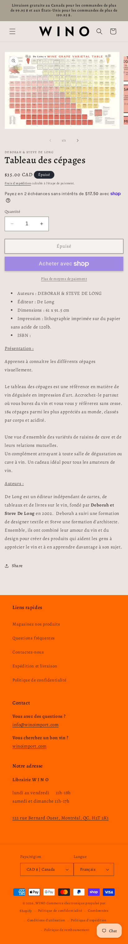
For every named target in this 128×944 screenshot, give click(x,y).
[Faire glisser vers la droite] (78, 140)
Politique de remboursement (66, 930)
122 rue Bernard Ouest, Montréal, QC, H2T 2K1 (60, 818)
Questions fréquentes (33, 638)
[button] (12, 31)
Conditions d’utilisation (46, 920)
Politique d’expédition (88, 920)
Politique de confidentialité (39, 680)
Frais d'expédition (18, 183)
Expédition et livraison (34, 666)
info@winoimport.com (35, 725)
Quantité (12, 211)
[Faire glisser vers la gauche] (50, 140)
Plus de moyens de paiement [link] (64, 278)
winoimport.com (29, 746)
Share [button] (17, 566)
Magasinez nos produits (36, 624)
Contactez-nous (28, 652)
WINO (41, 903)
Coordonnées (98, 910)
